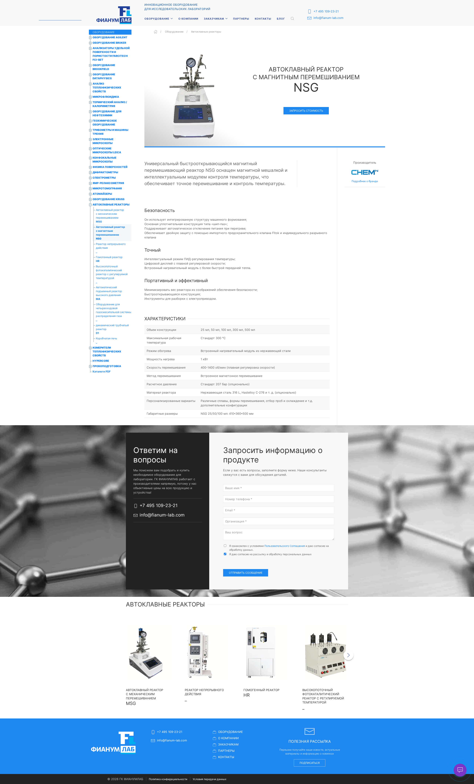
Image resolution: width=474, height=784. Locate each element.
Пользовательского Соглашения (284, 545)
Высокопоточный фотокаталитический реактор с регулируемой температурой (112, 274)
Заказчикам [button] (214, 18)
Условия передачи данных (209, 779)
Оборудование (174, 31)
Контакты (263, 18)
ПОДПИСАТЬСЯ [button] (310, 762)
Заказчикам (228, 744)
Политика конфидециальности (168, 779)
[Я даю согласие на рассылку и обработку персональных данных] (225, 554)
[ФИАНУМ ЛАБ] (113, 15)
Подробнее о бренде (365, 181)
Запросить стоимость (306, 110)
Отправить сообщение (245, 572)
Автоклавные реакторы (206, 31)
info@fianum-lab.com (328, 18)
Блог (281, 18)
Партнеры (241, 18)
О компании (188, 18)
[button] (292, 18)
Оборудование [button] (156, 18)
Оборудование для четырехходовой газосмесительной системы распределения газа (113, 312)
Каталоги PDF (102, 371)
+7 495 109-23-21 (326, 11)
